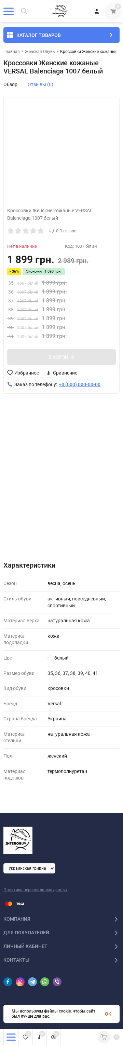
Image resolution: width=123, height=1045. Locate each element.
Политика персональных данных (35, 889)
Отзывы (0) (40, 84)
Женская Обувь (40, 52)
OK (108, 1014)
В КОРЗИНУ (62, 357)
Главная (11, 52)
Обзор (10, 84)
